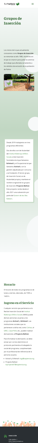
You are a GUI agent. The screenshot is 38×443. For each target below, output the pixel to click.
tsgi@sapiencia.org (27, 358)
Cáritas (29, 327)
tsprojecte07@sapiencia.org (16, 364)
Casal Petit (13, 331)
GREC (6, 331)
